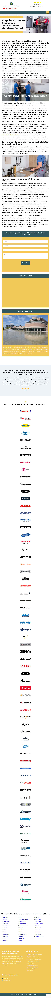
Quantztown (38, 919)
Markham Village (22, 934)
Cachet (4, 930)
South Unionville (39, 923)
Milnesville (21, 938)
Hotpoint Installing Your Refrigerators (12, 134)
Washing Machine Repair (32, 961)
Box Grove (5, 923)
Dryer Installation (30, 963)
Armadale (5, 919)
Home (3, 15)
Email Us (6, 978)
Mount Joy (37, 917)
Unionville (37, 930)
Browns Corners (6, 925)
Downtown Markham (23, 919)
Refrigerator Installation (32, 967)
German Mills (22, 921)
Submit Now (25, 263)
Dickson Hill (5, 940)
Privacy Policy (29, 970)
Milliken (21, 936)
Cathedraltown (6, 934)
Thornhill (37, 925)
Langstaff (21, 927)
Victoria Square (38, 932)
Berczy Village (6, 921)
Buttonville (5, 927)
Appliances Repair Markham (34, 994)
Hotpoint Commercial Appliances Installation (16, 15)
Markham (21, 932)
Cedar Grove (5, 936)
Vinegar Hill (38, 934)
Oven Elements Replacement (34, 959)
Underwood (38, 927)
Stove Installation (30, 968)
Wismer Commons (39, 936)
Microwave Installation (32, 965)
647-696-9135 (6, 980)
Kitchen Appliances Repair (33, 957)
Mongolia (21, 940)
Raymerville (38, 921)
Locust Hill (21, 930)
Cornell (4, 938)
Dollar (20, 917)
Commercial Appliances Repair (34, 954)
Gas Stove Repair (30, 956)
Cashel (4, 932)
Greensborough (22, 923)
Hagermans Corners (23, 925)
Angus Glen (5, 917)
